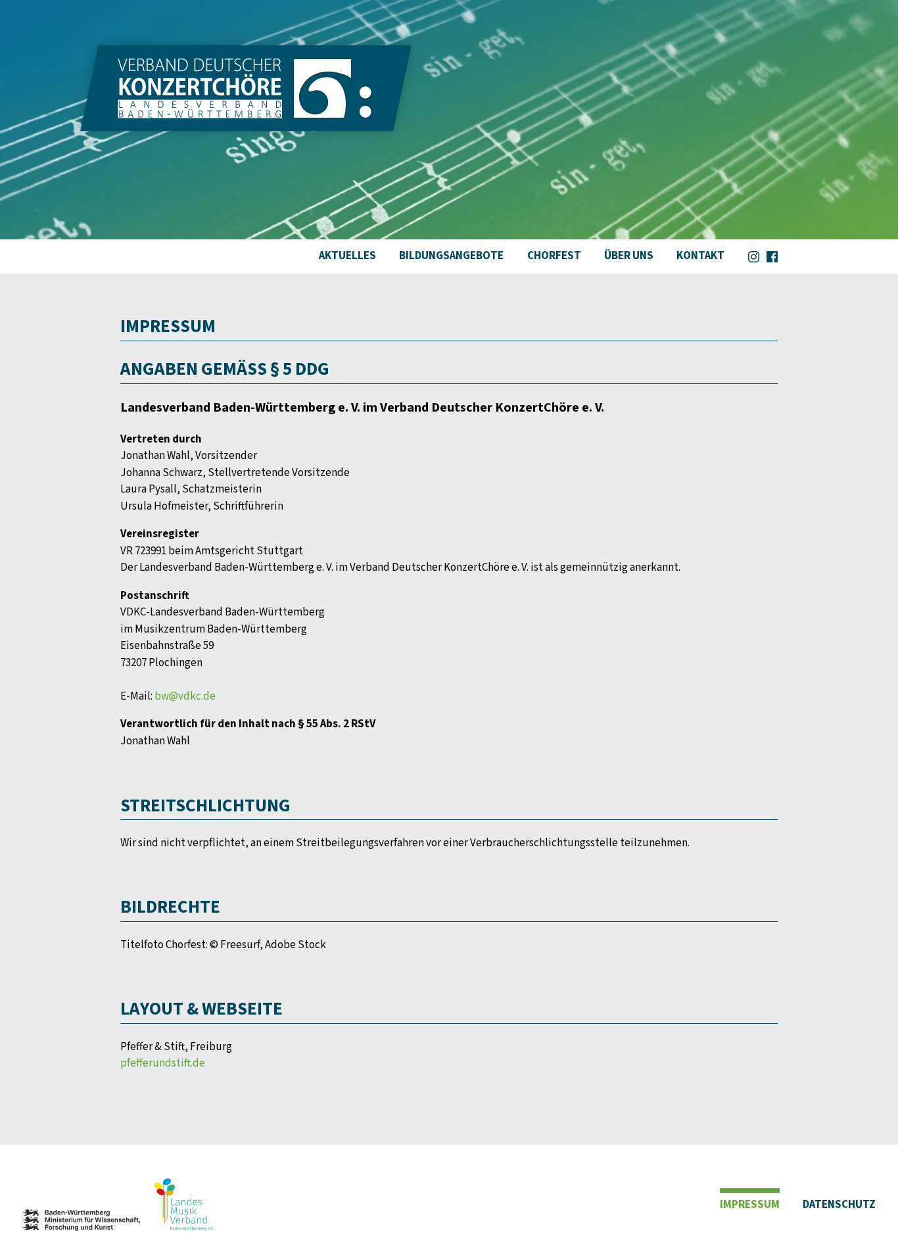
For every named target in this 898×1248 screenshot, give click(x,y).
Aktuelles (347, 256)
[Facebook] (772, 254)
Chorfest (554, 256)
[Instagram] (753, 254)
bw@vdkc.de (185, 696)
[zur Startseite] (246, 123)
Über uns (628, 256)
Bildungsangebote (451, 256)
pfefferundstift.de (162, 1063)
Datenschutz (839, 1204)
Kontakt (700, 256)
